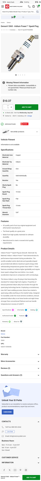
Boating (26, 2)
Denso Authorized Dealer (9, 316)
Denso (9, 22)
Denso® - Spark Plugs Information (22, 310)
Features (23, 316)
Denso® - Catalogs (33, 310)
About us (17, 322)
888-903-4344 (16, 427)
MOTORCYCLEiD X (9, 470)
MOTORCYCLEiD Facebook (4, 470)
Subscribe (7, 412)
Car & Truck (10, 2)
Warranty (6, 322)
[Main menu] (2, 6)
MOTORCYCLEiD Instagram (26, 470)
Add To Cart (26, 107)
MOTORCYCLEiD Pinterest (20, 470)
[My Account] (33, 6)
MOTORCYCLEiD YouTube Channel (15, 470)
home (2, 22)
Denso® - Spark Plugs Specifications (8, 310)
